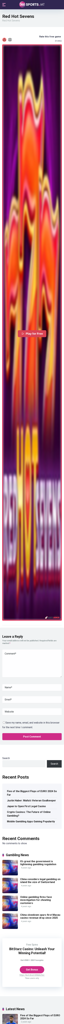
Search (6, 758)
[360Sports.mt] (32, 4)
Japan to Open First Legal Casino (26, 806)
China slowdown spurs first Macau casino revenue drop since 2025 (40, 916)
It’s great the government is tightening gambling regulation (38, 863)
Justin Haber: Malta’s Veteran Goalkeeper (31, 800)
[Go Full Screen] (10, 40)
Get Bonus (32, 969)
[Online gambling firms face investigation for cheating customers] (10, 910)
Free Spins (32, 944)
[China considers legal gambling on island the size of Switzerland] (10, 892)
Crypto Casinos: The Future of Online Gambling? (29, 814)
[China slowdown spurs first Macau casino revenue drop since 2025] (10, 928)
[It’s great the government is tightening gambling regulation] (10, 874)
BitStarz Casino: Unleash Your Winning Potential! (32, 951)
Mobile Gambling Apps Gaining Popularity (31, 821)
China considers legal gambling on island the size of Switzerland (40, 881)
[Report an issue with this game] (4, 40)
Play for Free (34, 333)
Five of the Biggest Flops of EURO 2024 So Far (32, 793)
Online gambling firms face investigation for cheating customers (36, 900)
